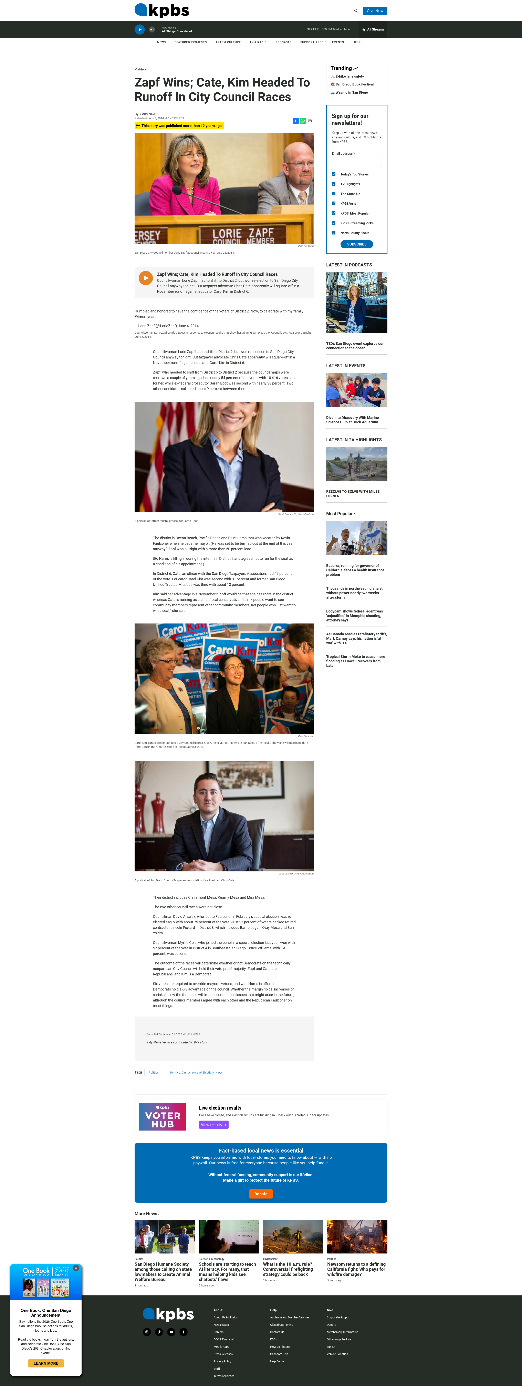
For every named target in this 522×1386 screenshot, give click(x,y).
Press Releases (223, 1354)
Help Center (277, 1361)
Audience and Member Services (289, 1317)
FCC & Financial (223, 1339)
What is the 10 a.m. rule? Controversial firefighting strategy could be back (288, 1269)
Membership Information (342, 1332)
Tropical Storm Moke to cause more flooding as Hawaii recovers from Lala (355, 661)
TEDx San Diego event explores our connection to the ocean (355, 345)
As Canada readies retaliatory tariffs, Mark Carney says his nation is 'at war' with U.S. (356, 638)
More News (146, 1213)
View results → (214, 1124)
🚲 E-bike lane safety (347, 76)
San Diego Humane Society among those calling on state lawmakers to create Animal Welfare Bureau (163, 1272)
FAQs (273, 1339)
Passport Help (279, 1354)
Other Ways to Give (339, 1339)
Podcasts (283, 42)
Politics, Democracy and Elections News (196, 1072)
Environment (270, 1259)
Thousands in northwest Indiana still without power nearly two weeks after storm (356, 592)
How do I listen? (280, 1346)
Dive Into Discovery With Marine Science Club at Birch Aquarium (352, 419)
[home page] (162, 10)
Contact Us (277, 1332)
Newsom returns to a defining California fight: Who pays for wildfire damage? (356, 1269)
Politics (141, 69)
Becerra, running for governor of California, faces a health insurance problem (355, 570)
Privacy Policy (222, 1361)
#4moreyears (145, 316)
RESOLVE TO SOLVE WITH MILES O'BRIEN (353, 493)
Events (338, 42)
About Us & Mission (226, 1317)
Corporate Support (339, 1317)
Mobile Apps (221, 1346)
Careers (218, 1332)
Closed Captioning (281, 1324)
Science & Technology (211, 1259)
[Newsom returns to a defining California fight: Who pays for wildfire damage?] (357, 1236)
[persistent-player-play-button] (140, 30)
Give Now (375, 10)
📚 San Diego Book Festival (352, 84)
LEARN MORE (46, 1363)
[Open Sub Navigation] (168, 42)
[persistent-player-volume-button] (151, 29)
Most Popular (339, 513)
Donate (261, 1193)
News (161, 42)
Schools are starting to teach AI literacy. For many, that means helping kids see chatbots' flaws (227, 1272)
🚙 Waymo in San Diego (349, 92)
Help (357, 42)
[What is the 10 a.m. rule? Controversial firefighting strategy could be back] (293, 1236)
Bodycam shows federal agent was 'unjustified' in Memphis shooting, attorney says (354, 615)
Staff (217, 1368)
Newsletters (221, 1324)
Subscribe (356, 244)
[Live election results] (162, 1117)
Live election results (220, 1108)
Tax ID (331, 1346)
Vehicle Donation (337, 1354)
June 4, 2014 (188, 326)
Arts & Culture (228, 42)
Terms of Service (224, 1376)
